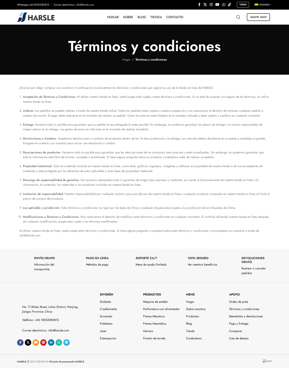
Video (243, 4)
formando (106, 316)
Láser (103, 331)
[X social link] (205, 4)
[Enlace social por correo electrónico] (36, 342)
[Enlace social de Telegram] (66, 342)
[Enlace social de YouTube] (217, 4)
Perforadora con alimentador (161, 309)
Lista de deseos (239, 338)
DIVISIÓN (106, 294)
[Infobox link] (41, 264)
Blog (189, 323)
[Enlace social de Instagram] (211, 4)
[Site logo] (36, 17)
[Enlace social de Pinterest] (43, 342)
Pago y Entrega (238, 323)
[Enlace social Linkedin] (51, 342)
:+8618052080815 (38, 5)
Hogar (126, 59)
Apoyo (234, 294)
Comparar (235, 331)
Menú (190, 294)
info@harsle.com (85, 5)
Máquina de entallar (155, 302)
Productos (152, 294)
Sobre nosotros (196, 309)
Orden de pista (238, 302)
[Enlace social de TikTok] (229, 4)
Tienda (190, 331)
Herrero (148, 331)
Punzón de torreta (154, 338)
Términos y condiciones (244, 309)
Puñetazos (106, 323)
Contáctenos (194, 338)
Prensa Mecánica (154, 316)
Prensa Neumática (154, 323)
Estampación (108, 338)
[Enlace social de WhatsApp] (224, 4)
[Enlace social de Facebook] (199, 4)
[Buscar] (238, 17)
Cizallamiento (108, 309)
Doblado (105, 302)
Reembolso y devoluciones (246, 316)
